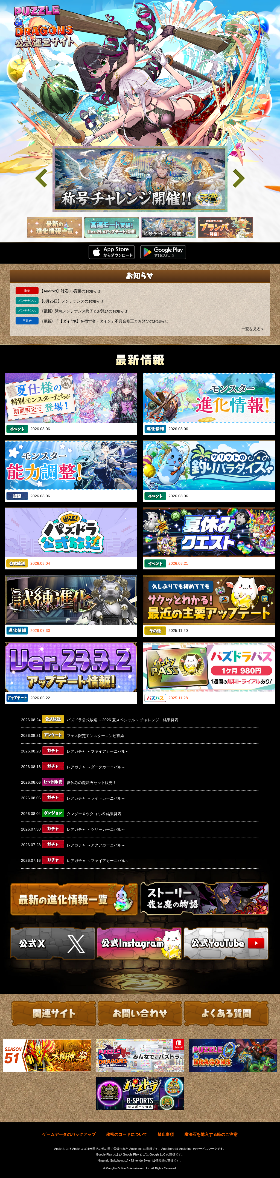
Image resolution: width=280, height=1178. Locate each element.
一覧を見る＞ (252, 329)
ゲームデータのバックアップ (69, 1134)
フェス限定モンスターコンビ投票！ (97, 735)
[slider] (140, 179)
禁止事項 (166, 1134)
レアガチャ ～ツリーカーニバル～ (96, 829)
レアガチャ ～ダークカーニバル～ (96, 767)
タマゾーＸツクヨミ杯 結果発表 (94, 814)
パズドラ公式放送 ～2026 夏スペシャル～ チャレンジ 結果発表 (122, 720)
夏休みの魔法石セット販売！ (91, 782)
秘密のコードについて (126, 1134)
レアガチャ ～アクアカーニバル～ (96, 845)
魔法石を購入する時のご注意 (211, 1134)
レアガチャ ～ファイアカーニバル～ (98, 751)
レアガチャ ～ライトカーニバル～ (96, 798)
